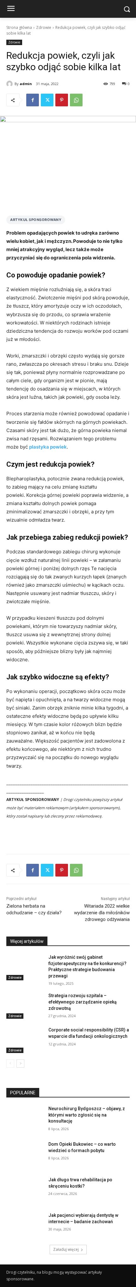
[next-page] (20, 1063)
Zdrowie (43, 27)
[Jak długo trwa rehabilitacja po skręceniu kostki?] (24, 1190)
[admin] (10, 84)
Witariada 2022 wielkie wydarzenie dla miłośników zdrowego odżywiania (102, 912)
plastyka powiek (48, 447)
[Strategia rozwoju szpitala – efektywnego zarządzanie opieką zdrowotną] (24, 1006)
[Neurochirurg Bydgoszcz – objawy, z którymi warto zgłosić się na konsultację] (24, 1119)
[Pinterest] (61, 100)
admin (26, 83)
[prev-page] (10, 1063)
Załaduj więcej (66, 1249)
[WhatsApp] (76, 100)
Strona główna (19, 27)
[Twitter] (47, 100)
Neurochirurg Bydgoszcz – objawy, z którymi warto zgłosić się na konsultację (86, 1115)
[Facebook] (32, 100)
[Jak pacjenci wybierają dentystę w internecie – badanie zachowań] (24, 1225)
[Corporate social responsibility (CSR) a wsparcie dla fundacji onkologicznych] (24, 1040)
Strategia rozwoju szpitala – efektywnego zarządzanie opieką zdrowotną (82, 1001)
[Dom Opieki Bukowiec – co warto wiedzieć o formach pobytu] (24, 1154)
